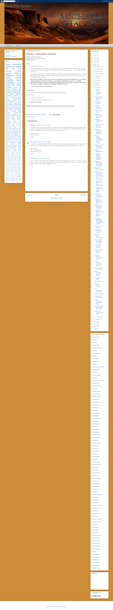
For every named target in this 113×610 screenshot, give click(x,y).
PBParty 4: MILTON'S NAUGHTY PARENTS (98, 131)
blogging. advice (17, 131)
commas (19, 164)
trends (16, 178)
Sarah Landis (95, 532)
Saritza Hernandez (97, 535)
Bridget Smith (95, 361)
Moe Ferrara (95, 489)
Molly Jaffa (94, 491)
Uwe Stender (95, 559)
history (7, 148)
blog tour (9, 164)
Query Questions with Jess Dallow (98, 273)
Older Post (83, 195)
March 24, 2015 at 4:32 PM (43, 158)
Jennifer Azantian (96, 396)
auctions (14, 163)
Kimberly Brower (96, 437)
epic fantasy (17, 110)
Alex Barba (95, 339)
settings (19, 174)
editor (10, 146)
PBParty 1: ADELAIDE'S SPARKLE (99, 116)
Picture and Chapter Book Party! (99, 313)
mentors (8, 135)
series (11, 136)
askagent (10, 163)
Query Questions (13, 81)
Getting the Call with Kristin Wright (99, 98)
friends (15, 104)
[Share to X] (56, 114)
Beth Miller (94, 356)
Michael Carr (95, 481)
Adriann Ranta (95, 337)
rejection (15, 149)
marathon (19, 168)
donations (14, 145)
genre (11, 134)
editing (8, 89)
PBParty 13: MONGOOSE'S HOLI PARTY (99, 189)
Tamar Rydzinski (96, 546)
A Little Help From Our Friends (98, 246)
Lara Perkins (95, 448)
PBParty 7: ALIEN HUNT (99, 150)
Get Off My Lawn (16, 139)
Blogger (65, 606)
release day (16, 89)
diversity (13, 132)
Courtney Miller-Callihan (98, 380)
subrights (8, 178)
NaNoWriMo (8, 157)
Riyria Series (13, 159)
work (12, 152)
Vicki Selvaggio (96, 565)
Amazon (7, 153)
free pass (18, 132)
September (98, 73)
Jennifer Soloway (96, 402)
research (17, 172)
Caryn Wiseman (96, 369)
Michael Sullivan (17, 156)
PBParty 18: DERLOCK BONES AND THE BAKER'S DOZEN (99, 220)
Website (18, 45)
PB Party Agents (99, 293)
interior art (13, 168)
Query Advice (10, 101)
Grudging (8, 100)
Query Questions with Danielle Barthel (99, 302)
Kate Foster (95, 426)
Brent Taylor (95, 358)
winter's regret (18, 179)
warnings (12, 179)
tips (15, 126)
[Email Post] (49, 114)
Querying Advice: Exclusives (98, 285)
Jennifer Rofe (95, 399)
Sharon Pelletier (96, 540)
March (97, 87)
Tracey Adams (95, 554)
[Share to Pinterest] (59, 114)
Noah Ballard (95, 500)
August (97, 76)
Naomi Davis (95, 497)
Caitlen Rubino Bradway (98, 367)
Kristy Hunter (95, 440)
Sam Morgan (95, 527)
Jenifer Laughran (96, 394)
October (97, 71)
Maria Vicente (33, 141)
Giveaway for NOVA (98, 278)
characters (18, 124)
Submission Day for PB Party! (99, 268)
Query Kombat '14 (13, 85)
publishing (16, 135)
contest (15, 96)
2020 (95, 53)
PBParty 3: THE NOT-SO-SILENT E (99, 126)
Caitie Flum (95, 364)
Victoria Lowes (95, 568)
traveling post (10, 124)
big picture (19, 163)
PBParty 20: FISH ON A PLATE (98, 231)
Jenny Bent (95, 407)
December (98, 66)
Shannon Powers (96, 538)
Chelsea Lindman (96, 375)
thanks (19, 150)
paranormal (8, 149)
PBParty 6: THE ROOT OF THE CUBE (99, 146)
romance (7, 174)
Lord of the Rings (10, 156)
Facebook (8, 139)
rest (20, 172)
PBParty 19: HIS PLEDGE (99, 226)
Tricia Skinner (95, 557)
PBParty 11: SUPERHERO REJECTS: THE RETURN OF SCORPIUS (99, 175)
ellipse (18, 166)
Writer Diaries (14, 161)
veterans (7, 179)
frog (13, 167)
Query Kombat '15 (11, 84)
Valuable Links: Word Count (99, 296)
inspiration (17, 64)
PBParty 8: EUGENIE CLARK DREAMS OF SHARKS (99, 156)
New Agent (10, 94)
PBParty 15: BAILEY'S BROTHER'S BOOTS (99, 201)
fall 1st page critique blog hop (13, 108)
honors (16, 167)
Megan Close (95, 475)
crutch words (8, 166)
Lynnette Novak (96, 462)
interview (18, 94)
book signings (10, 143)
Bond (11, 138)
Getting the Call (13, 68)
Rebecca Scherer (96, 521)
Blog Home (9, 45)
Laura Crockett (96, 451)
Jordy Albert (18, 155)
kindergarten (16, 134)
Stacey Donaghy (96, 543)
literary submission (10, 118)
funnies (7, 134)
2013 (95, 324)
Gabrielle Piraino (96, 391)
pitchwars (8, 107)
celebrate (8, 132)
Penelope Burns (96, 513)
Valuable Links (17, 105)
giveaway (13, 97)
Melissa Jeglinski (96, 478)
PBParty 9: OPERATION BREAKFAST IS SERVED (99, 163)
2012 (95, 326)
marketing (18, 118)
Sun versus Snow (13, 70)
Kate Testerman (96, 432)
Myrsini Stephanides (97, 494)
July (96, 78)
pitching (7, 171)
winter (14, 136)
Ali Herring (94, 342)
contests (8, 91)
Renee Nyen (95, 524)
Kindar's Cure (17, 100)
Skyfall (15, 142)
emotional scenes (11, 121)
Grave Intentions (10, 141)
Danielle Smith (95, 383)
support (7, 119)
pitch (11, 135)
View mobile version (56, 198)
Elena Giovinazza (96, 386)
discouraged (9, 145)
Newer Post (29, 195)
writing (19, 82)
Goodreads (13, 115)
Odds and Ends (16, 129)
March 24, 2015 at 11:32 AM (44, 125)
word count (8, 180)
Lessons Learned (11, 114)
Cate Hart (94, 372)
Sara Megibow (95, 529)
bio (6, 164)
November (98, 69)
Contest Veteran (17, 138)
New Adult (8, 129)
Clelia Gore (33, 158)
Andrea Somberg (96, 348)
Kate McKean (95, 429)
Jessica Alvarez (96, 413)
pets (17, 170)
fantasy (7, 125)
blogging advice (14, 164)
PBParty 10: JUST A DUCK (99, 168)
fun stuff (14, 91)
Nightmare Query (13, 75)
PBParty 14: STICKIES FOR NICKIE (99, 195)
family (7, 111)
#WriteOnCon (18, 152)
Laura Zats (95, 453)
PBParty (32, 116)
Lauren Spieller (96, 456)
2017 (95, 60)
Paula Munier (95, 511)
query (8, 64)
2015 (95, 65)
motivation (13, 148)
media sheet (8, 170)
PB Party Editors (99, 281)
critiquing (9, 80)
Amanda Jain (95, 345)
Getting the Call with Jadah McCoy (99, 251)
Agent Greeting (16, 119)
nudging (19, 148)
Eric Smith (94, 388)
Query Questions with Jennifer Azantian (99, 263)
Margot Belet (95, 467)
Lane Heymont (96, 445)
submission (8, 126)
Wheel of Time (9, 131)
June (96, 80)
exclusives (10, 167)
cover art (17, 87)
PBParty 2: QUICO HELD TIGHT (99, 121)
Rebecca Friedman (97, 519)
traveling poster (16, 92)
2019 (95, 55)
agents (8, 73)
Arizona (11, 153)
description (14, 166)
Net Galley (18, 141)
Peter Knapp (95, 516)
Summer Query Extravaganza (13, 98)
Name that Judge (16, 107)
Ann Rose (94, 350)
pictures (19, 170)
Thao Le (94, 551)
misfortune (13, 170)
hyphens (19, 167)
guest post (10, 67)
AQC (13, 128)
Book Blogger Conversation (13, 112)
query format (12, 172)
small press (13, 175)
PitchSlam (9, 96)
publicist (11, 171)
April (96, 85)
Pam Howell (95, 502)
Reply (31, 137)
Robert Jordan (9, 142)
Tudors (19, 160)
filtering (19, 146)
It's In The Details (17, 6)
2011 (95, 328)
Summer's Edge (14, 160)
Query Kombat (13, 78)
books (10, 110)
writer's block (14, 180)
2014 (95, 322)
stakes (13, 176)
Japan (19, 128)
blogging (19, 142)
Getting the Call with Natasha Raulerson (99, 307)
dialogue (19, 143)
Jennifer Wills (95, 405)
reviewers (19, 117)
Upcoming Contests (98, 102)
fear (7, 110)
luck (16, 168)
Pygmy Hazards (14, 157)
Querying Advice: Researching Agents (99, 257)
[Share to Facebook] (57, 114)
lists (20, 134)
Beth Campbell (96, 353)
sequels (19, 122)
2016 (95, 62)
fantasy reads (10, 117)
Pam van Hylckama (97, 505)
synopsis (15, 150)
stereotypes (18, 176)
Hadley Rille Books (12, 155)
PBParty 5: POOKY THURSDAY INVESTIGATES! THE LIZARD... (99, 139)
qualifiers (16, 171)
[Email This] (52, 114)
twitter (20, 178)
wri (11, 180)
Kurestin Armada (96, 443)
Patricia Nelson (96, 508)
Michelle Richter (96, 483)
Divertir (16, 128)
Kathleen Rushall (96, 434)
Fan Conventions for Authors (98, 290)
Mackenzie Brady (96, 464)
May (96, 82)
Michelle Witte (95, 486)
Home (57, 195)
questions (19, 125)
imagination (8, 168)
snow (11, 150)
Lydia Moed (95, 459)
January (97, 319)
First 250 (15, 153)
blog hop (18, 115)
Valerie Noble (95, 562)
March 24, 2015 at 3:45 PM (44, 141)
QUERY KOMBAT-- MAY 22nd (98, 107)
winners (7, 152)
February (97, 316)
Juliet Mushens (96, 424)
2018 (95, 58)
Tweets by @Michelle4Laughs (11, 55)
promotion (13, 111)
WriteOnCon (8, 161)
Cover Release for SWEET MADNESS (98, 241)
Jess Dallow (95, 410)
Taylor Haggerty (96, 549)
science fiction (13, 174)
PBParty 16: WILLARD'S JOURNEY (98, 207)
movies (14, 122)
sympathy (12, 178)
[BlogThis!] (54, 114)
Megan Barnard (96, 473)
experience (14, 146)
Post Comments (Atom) (60, 204)
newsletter (13, 125)
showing (7, 175)
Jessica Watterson (96, 418)
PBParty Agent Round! (98, 111)
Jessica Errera (95, 415)
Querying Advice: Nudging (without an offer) (98, 91)
